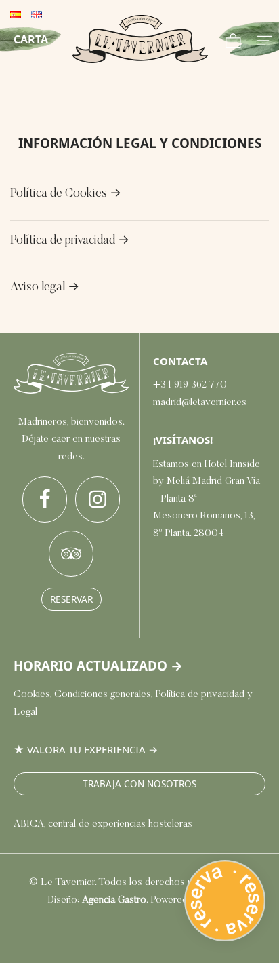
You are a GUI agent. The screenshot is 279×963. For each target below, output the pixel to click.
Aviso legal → (44, 288)
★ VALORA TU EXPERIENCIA (80, 749)
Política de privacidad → (69, 241)
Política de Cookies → (65, 194)
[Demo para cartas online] (140, 39)
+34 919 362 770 (190, 385)
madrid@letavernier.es (199, 403)
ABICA (29, 824)
